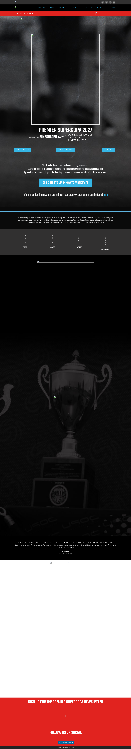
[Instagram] (110, 2)
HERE (105, 195)
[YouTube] (114, 2)
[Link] (22, 2)
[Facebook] (102, 2)
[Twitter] (106, 2)
